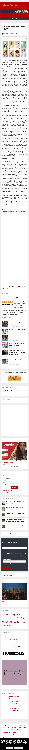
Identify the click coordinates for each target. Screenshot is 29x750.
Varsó (3, 601)
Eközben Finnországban (14, 696)
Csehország (7, 478)
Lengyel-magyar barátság (14, 699)
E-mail (4, 546)
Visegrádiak (15, 725)
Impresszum (7, 732)
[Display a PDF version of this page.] (26, 38)
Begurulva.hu (14, 635)
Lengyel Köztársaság (14, 708)
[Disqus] (14, 231)
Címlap (5, 725)
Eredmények (6, 492)
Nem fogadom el (18, 747)
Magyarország (6, 211)
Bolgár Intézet (14, 707)
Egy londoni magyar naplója (14, 698)
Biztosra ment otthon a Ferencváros (17, 329)
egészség (4, 625)
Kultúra (10, 725)
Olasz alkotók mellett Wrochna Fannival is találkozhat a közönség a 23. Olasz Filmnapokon (17, 352)
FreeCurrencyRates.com (7, 575)
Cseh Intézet (14, 703)
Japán (11, 211)
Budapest (25, 211)
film (14, 618)
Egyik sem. (6, 484)
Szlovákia (6, 482)
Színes (8, 727)
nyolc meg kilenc (7, 559)
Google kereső (6, 399)
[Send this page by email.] (24, 38)
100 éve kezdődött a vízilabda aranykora (15, 513)
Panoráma (14, 727)
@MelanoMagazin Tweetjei (8, 533)
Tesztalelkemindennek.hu (14, 646)
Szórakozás (22, 725)
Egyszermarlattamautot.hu (15, 642)
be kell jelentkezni (21, 286)
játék (4, 213)
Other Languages (22, 727)
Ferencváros (10, 618)
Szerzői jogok (21, 732)
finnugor (9, 625)
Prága (3, 603)
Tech (4, 727)
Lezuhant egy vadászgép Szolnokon (14, 507)
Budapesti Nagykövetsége (14, 710)
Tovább (25, 627)
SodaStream (4, 618)
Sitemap (11, 729)
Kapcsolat (17, 729)
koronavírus (20, 614)
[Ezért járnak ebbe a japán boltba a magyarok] (14, 56)
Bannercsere (14, 734)
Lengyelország (7, 480)
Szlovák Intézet (14, 705)
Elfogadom (9, 747)
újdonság (15, 211)
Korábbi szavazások (7, 490)
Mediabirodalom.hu (14, 639)
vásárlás (20, 211)
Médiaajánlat (14, 732)
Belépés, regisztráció (7, 387)
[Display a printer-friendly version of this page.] (22, 38)
